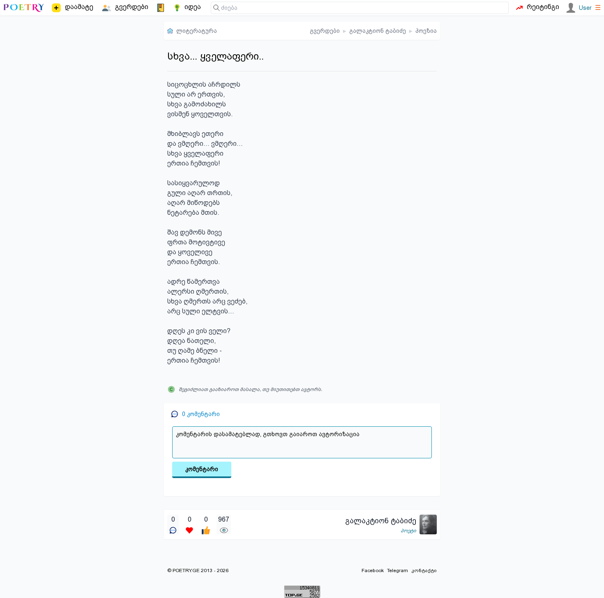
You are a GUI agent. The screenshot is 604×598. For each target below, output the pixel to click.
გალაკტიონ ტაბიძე (377, 31)
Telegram (397, 570)
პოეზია (426, 31)
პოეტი (408, 531)
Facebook (373, 570)
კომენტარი (201, 469)
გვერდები (325, 31)
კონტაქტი (424, 570)
